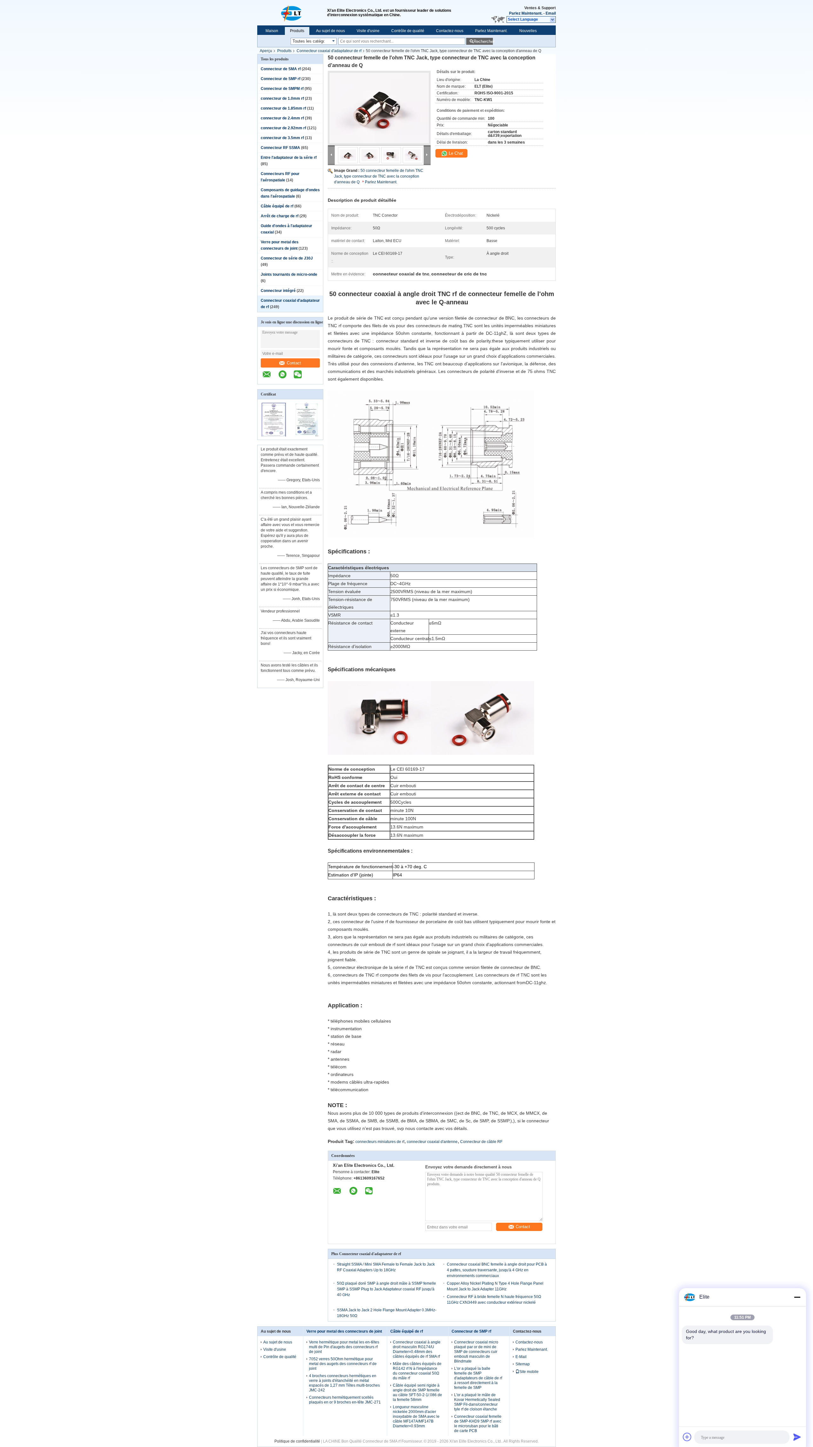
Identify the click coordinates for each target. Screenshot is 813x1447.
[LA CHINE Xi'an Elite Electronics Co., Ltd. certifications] (274, 435)
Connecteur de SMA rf (281, 69)
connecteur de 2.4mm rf (282, 118)
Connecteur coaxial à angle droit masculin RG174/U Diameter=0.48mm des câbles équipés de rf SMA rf (416, 1349)
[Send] (797, 1437)
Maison (271, 31)
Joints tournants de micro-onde (289, 274)
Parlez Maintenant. (525, 13)
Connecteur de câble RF (481, 1141)
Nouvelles (528, 31)
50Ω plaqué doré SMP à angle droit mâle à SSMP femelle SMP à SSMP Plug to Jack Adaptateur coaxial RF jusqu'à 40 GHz (386, 1289)
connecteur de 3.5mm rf (282, 138)
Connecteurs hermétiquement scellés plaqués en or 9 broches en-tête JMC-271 (345, 1399)
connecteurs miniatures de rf (379, 1141)
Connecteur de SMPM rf (282, 88)
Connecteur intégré (278, 290)
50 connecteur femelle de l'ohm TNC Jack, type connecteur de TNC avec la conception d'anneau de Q (378, 176)
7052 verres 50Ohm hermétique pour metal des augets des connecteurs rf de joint (343, 1364)
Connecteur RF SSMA (280, 147)
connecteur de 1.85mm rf (283, 108)
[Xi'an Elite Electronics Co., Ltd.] (292, 12)
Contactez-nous (449, 31)
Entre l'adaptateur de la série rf (289, 157)
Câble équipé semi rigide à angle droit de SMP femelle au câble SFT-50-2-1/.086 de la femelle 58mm (417, 1392)
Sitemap (522, 1364)
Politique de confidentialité (297, 1441)
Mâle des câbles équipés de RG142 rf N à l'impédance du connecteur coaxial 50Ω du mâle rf (417, 1371)
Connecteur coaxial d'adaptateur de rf (329, 51)
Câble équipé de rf (277, 206)
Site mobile (529, 1371)
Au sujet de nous (330, 31)
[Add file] (687, 1437)
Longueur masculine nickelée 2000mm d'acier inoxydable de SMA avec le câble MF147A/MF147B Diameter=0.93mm (416, 1416)
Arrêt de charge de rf (280, 216)
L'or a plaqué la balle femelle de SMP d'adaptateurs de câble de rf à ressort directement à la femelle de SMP (478, 1378)
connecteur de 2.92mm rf (283, 128)
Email (551, 13)
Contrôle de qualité (407, 31)
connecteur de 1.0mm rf (282, 98)
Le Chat (455, 153)
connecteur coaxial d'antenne (432, 1141)
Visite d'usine (368, 31)
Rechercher (483, 41)
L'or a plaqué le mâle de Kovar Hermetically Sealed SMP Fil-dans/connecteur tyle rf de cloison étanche (477, 1402)
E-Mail (521, 1357)
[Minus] (797, 1297)
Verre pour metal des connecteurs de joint (344, 1331)
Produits (297, 31)
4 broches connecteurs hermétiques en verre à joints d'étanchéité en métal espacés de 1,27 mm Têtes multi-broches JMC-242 (344, 1383)
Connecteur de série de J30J (287, 258)
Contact (294, 363)
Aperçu (266, 51)
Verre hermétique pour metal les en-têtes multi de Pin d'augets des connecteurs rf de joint (344, 1347)
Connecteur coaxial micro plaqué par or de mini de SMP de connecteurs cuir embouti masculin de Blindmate (476, 1351)
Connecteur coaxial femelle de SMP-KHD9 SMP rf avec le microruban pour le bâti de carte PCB (477, 1423)
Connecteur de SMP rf (280, 79)
